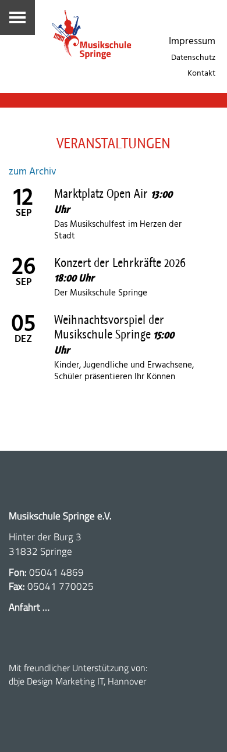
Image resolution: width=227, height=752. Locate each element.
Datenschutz (193, 58)
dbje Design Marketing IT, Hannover (77, 681)
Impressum (192, 41)
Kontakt (201, 73)
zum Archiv (32, 172)
